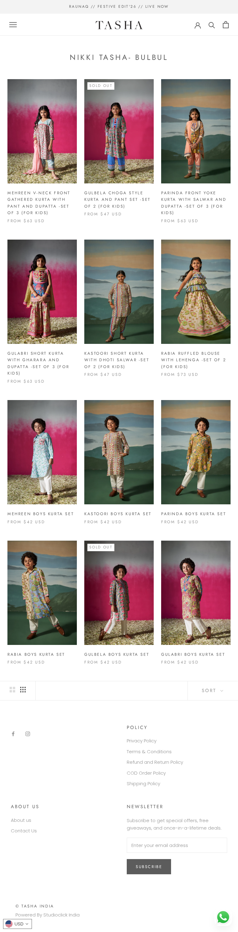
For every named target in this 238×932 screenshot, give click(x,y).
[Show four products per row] (23, 689)
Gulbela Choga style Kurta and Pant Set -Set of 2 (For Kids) (117, 199)
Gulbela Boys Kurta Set (116, 654)
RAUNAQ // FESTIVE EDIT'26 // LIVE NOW (119, 6)
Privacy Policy (141, 740)
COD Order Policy (146, 773)
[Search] (212, 24)
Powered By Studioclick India (47, 915)
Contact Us (24, 830)
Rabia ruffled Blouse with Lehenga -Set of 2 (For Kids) (193, 360)
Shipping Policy (143, 783)
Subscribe (149, 867)
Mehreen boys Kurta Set (40, 514)
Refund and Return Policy (155, 762)
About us (21, 820)
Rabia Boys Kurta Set (36, 654)
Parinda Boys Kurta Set (193, 514)
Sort (210, 690)
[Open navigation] (13, 24)
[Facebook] (13, 734)
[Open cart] (226, 24)
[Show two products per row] (12, 689)
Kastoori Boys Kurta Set (118, 514)
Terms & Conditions (149, 751)
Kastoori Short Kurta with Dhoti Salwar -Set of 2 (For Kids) (116, 360)
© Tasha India (34, 906)
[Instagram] (27, 734)
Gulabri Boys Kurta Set (193, 654)
